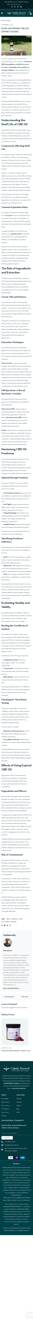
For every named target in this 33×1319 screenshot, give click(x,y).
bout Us (23, 1088)
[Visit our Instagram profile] (14, 7)
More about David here (11, 988)
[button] (1, 13)
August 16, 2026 (6, 1048)
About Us (19, 1102)
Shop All (18, 1098)
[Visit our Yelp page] (17, 7)
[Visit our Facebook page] (11, 7)
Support (18, 1105)
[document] (16, 1263)
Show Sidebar (7, 20)
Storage (7, 921)
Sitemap (3, 1115)
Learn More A (16, 1088)
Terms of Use (5, 1112)
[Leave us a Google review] (21, 7)
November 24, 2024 (7, 24)
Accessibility (4, 1098)
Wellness (13, 921)
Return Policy (5, 1102)
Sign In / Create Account (13, 4)
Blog (17, 1109)
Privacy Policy (5, 1105)
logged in (12, 1007)
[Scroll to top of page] (31, 1317)
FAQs (18, 1112)
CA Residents (5, 1109)
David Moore (7, 950)
